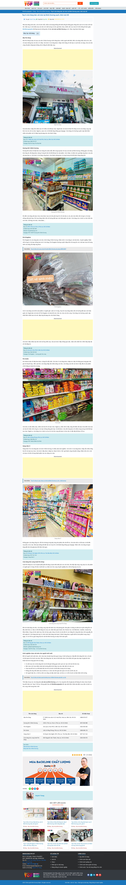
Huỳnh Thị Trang (36, 867)
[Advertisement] (58, 59)
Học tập (52, 8)
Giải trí (74, 8)
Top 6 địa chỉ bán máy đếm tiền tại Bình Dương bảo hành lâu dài (57, 844)
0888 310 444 (30, 864)
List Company (94, 3)
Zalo (36, 864)
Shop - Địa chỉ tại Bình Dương (41, 11)
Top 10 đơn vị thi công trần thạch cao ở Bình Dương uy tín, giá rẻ (81, 822)
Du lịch (40, 8)
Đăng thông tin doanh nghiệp (59, 867)
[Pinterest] (100, 875)
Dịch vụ (34, 8)
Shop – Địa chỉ (66, 8)
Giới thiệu (54, 857)
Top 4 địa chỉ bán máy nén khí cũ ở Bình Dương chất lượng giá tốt (81, 844)
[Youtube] (97, 875)
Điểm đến (91, 8)
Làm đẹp (58, 8)
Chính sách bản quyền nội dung (88, 864)
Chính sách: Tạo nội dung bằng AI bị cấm (90, 867)
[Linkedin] (94, 875)
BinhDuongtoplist (27, 11)
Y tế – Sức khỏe (82, 8)
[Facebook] (88, 875)
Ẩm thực (27, 8)
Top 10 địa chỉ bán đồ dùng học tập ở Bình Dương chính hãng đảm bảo (57, 822)
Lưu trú (46, 8)
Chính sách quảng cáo (85, 862)
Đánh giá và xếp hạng (58, 864)
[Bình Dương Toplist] (32, 3)
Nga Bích (45, 19)
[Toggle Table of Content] (36, 33)
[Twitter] (91, 875)
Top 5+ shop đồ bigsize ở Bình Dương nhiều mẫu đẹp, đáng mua (33, 844)
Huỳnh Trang (33, 19)
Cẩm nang (98, 8)
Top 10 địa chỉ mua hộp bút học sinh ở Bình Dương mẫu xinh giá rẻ (33, 822)
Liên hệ (54, 859)
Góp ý (53, 862)
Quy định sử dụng (84, 857)
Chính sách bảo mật (84, 859)
